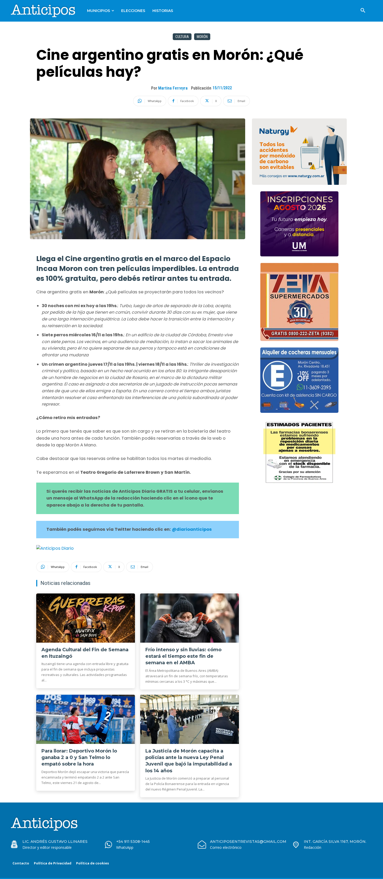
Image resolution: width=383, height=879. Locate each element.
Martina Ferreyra (173, 88)
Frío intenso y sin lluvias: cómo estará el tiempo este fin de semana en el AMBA (183, 656)
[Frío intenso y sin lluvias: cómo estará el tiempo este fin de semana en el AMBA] (189, 618)
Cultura (182, 37)
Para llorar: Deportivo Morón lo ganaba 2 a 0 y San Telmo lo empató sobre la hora (79, 757)
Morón (202, 37)
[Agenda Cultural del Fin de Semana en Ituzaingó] (85, 618)
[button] (363, 11)
